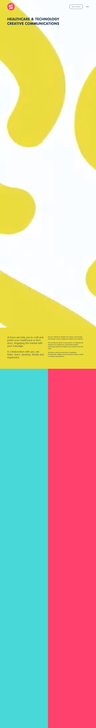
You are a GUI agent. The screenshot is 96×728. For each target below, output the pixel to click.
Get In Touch (76, 6)
